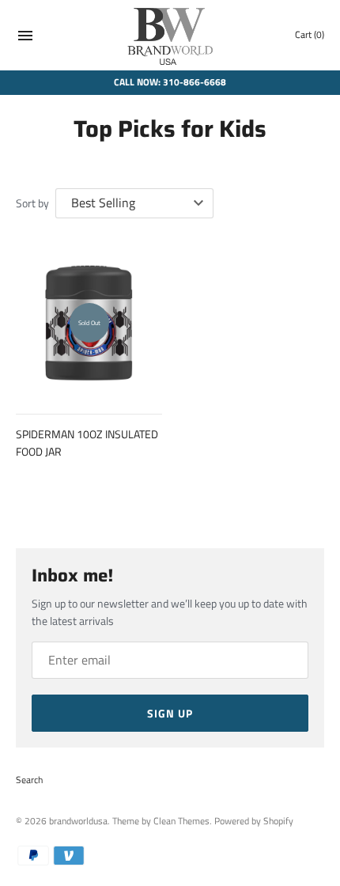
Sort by (32, 203)
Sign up (170, 713)
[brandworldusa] (170, 35)
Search (29, 780)
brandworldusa (78, 821)
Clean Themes (181, 821)
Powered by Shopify (253, 821)
